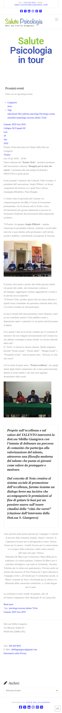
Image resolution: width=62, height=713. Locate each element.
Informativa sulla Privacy (15, 653)
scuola (52, 114)
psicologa (34, 114)
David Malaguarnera (38, 702)
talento (38, 118)
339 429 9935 (30, 3)
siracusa (31, 118)
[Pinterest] (37, 11)
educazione (12, 114)
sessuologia (21, 118)
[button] (56, 20)
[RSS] (40, 11)
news (9, 106)
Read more (8, 604)
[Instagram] (33, 11)
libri (20, 114)
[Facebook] (21, 11)
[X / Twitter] (25, 11)
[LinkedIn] (29, 11)
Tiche (43, 118)
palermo (26, 114)
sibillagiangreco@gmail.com (31, 5)
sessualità (11, 118)
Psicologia (44, 114)
